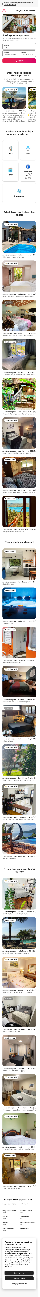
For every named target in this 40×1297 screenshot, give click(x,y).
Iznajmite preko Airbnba (25, 11)
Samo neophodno (19, 1278)
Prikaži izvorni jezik (10, 5)
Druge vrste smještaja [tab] (9, 1204)
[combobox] (19, 47)
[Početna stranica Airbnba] (4, 10)
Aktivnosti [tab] (24, 1204)
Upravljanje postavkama (19, 1284)
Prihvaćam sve (19, 1273)
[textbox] (11, 54)
